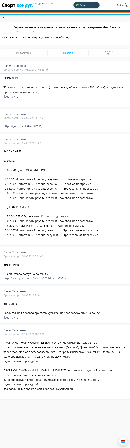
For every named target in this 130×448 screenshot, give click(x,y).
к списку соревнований (15, 17)
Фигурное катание (44, 3)
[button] (123, 441)
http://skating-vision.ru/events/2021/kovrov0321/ (34, 278)
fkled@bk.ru (10, 97)
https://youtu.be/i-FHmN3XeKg (22, 126)
